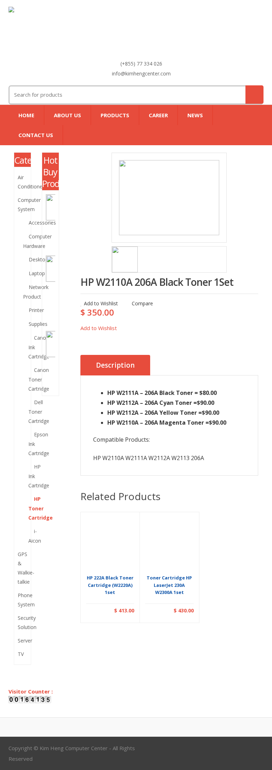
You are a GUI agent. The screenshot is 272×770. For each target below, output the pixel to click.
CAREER (158, 115)
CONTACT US (35, 134)
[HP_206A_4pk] (169, 198)
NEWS (195, 115)
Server (22, 640)
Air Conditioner (22, 182)
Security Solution (22, 622)
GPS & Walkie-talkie (22, 568)
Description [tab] (115, 365)
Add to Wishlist (101, 303)
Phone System (22, 600)
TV (21, 654)
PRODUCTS (115, 115)
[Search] (254, 94)
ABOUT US (67, 115)
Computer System (22, 205)
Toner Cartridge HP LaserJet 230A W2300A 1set (169, 584)
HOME (26, 115)
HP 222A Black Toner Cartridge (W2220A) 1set (110, 584)
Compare (141, 303)
